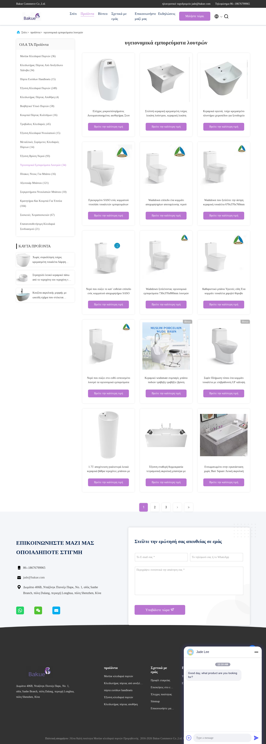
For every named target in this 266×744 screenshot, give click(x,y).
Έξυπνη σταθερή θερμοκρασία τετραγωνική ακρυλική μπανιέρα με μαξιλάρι (166, 471)
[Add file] (189, 737)
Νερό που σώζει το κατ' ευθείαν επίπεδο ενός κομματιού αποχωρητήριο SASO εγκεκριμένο (108, 293)
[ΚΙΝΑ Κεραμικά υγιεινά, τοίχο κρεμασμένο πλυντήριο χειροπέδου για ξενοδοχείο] (224, 79)
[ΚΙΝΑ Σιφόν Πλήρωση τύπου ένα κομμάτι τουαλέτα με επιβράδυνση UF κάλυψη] (224, 346)
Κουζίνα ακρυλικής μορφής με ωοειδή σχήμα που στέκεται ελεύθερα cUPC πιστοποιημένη (50, 295)
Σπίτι (73, 14)
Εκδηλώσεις (166, 14)
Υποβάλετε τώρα (157, 610)
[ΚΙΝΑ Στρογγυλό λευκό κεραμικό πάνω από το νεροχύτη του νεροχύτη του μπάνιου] (23, 277)
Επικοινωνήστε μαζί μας (144, 16)
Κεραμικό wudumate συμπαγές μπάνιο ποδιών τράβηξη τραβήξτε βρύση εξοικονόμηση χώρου (166, 382)
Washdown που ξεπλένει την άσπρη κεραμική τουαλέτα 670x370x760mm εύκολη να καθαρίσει (224, 204)
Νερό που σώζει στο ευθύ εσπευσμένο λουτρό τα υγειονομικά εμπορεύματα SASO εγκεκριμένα (108, 382)
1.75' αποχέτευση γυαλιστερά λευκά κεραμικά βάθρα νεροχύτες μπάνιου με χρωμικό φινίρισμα (108, 471)
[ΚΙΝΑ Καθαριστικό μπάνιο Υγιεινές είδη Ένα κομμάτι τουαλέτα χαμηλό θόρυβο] (224, 257)
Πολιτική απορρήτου (56, 738)
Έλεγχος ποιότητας (161, 694)
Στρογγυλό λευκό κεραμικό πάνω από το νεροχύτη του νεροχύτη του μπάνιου (52, 278)
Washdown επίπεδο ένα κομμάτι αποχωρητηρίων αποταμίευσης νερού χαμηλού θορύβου (166, 204)
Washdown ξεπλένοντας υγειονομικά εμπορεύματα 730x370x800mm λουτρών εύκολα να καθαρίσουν (166, 293)
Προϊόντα (87, 14)
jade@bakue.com (34, 577)
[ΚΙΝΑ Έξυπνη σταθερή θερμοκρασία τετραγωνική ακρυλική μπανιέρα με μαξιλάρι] (166, 435)
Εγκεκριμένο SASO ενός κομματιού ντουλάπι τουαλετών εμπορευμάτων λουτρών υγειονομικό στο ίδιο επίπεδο (108, 204)
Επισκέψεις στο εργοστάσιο (162, 688)
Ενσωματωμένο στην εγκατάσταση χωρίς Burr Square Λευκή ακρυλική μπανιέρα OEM (224, 471)
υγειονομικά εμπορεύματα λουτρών (63, 32)
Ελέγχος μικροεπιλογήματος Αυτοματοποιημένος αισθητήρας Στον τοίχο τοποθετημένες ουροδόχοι (108, 115)
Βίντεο (102, 14)
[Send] (256, 737)
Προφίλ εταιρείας (160, 680)
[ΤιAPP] (25, 613)
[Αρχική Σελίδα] (31, 16)
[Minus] (256, 652)
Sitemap (155, 701)
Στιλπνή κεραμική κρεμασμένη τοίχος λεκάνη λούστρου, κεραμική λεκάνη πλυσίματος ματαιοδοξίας (166, 115)
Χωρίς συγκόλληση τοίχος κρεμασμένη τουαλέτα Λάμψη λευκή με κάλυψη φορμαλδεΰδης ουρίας (51, 260)
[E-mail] (61, 613)
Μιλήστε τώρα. (194, 16)
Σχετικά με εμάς (119, 16)
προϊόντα (35, 32)
